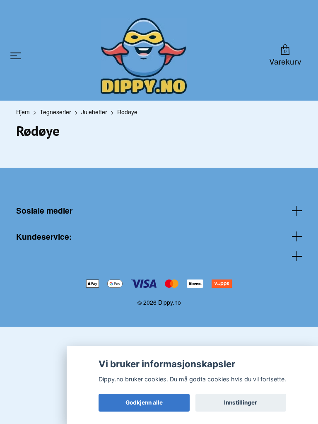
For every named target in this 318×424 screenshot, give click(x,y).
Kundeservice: (44, 236)
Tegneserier (55, 112)
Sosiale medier (44, 210)
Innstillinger (240, 402)
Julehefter (94, 112)
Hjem (23, 112)
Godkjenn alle (144, 402)
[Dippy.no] (143, 55)
